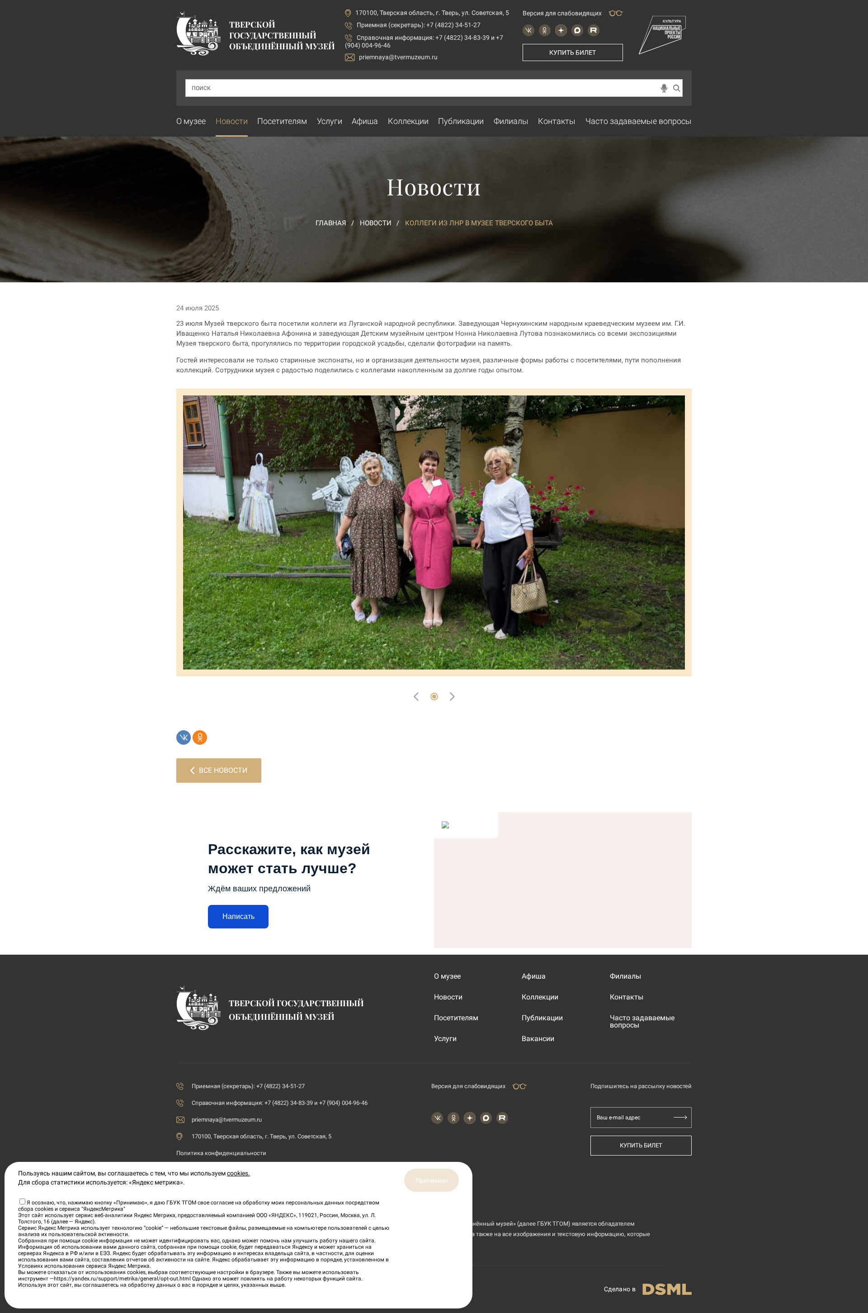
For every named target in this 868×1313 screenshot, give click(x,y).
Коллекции (408, 121)
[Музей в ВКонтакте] (528, 30)
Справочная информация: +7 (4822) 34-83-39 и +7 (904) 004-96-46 (280, 1102)
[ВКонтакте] (183, 737)
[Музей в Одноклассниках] (545, 30)
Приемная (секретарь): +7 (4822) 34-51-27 (419, 25)
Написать (238, 916)
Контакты (557, 121)
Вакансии (538, 1038)
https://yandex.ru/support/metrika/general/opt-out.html (122, 1278)
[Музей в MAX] (577, 30)
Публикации (461, 121)
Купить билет (572, 52)
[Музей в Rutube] (593, 30)
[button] (434, 697)
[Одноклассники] (200, 737)
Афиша (365, 121)
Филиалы (511, 121)
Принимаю (431, 1180)
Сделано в (620, 1289)
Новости (232, 121)
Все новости (223, 770)
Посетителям (282, 121)
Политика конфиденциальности (221, 1153)
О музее (191, 121)
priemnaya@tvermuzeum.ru (398, 57)
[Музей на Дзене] (561, 30)
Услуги (329, 121)
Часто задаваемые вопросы (638, 121)
